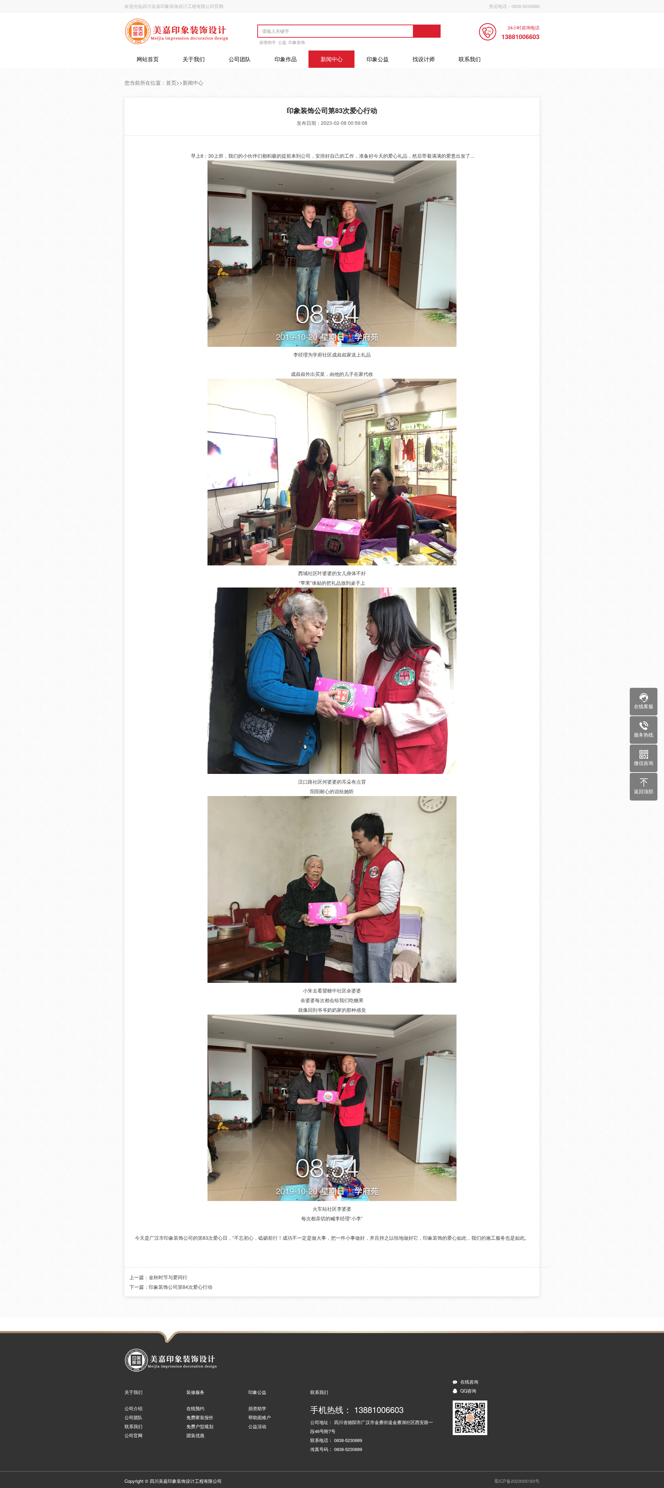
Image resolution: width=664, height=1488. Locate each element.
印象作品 (286, 59)
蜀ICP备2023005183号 (517, 1481)
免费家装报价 (199, 1417)
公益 (282, 42)
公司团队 (240, 59)
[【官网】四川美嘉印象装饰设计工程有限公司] (176, 43)
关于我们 (194, 59)
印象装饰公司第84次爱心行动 (180, 1286)
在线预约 (195, 1408)
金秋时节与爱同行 (168, 1277)
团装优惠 (195, 1435)
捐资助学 (267, 42)
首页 (171, 82)
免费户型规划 (199, 1426)
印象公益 (378, 59)
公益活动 (257, 1426)
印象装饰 (296, 42)
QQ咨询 (468, 1390)
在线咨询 (469, 1381)
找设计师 (424, 59)
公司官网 (133, 1435)
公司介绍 (133, 1408)
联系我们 (470, 59)
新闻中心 (332, 59)
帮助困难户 (259, 1417)
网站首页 (148, 59)
